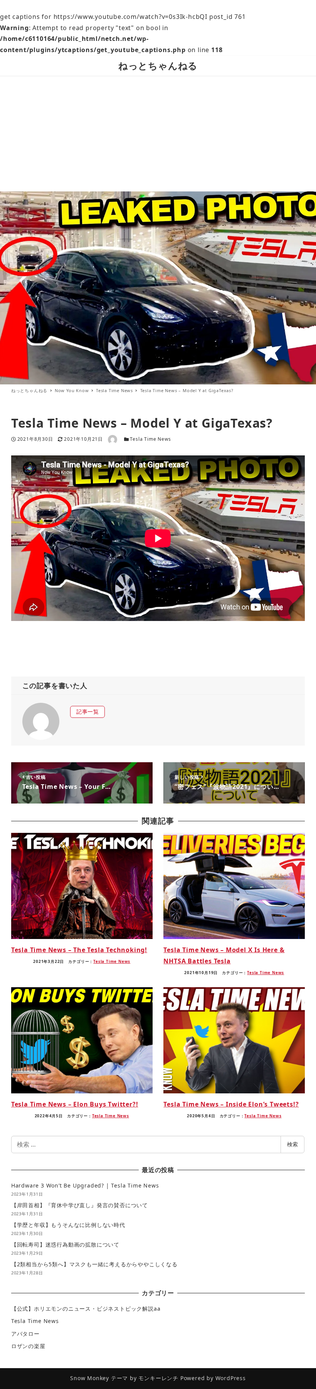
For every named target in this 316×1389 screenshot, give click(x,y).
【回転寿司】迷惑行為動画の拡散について (65, 1244)
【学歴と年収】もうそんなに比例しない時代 (68, 1224)
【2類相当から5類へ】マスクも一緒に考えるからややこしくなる (94, 1264)
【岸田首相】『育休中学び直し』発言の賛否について (79, 1205)
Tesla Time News (150, 439)
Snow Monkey (89, 1378)
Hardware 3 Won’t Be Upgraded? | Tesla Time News (85, 1185)
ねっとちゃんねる (158, 65)
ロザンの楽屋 (28, 1346)
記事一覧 (87, 711)
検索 (292, 1144)
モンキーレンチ (158, 1378)
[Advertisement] (158, 134)
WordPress (230, 1378)
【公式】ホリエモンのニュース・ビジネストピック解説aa (86, 1308)
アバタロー (25, 1333)
